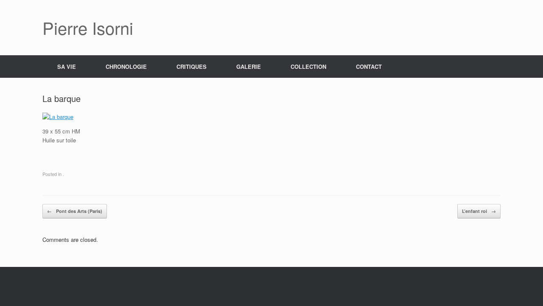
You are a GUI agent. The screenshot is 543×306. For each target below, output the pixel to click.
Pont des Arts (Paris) (74, 211)
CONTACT (369, 66)
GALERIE (248, 66)
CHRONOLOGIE (126, 66)
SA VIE (66, 66)
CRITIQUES (191, 66)
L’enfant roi (479, 211)
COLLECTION (308, 66)
